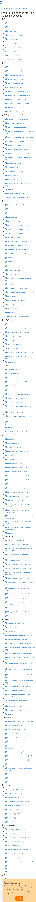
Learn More (7, 894)
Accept (19, 898)
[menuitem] (1, 4)
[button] (1, 1)
